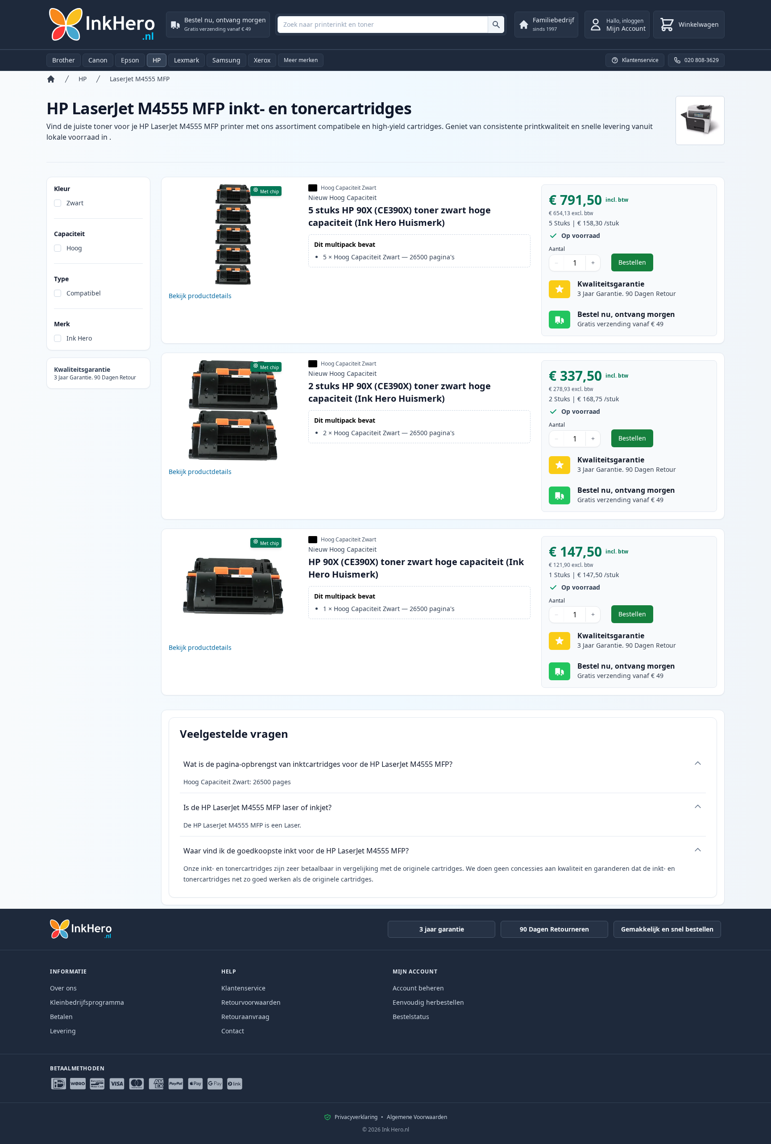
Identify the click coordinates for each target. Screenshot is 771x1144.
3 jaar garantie (441, 929)
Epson (130, 60)
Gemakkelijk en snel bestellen (667, 929)
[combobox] (391, 24)
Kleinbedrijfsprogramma (87, 1002)
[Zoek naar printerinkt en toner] (496, 24)
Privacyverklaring (356, 1117)
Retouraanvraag (245, 1016)
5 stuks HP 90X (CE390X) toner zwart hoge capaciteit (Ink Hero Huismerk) (399, 216)
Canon (98, 60)
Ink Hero (79, 338)
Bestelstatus (411, 1016)
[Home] (50, 79)
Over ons (63, 988)
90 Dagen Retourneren (554, 929)
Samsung (226, 60)
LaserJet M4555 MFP (140, 79)
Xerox (262, 60)
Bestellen (635, 264)
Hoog (74, 248)
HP (157, 60)
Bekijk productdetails (200, 295)
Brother (63, 60)
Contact (232, 1031)
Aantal (557, 249)
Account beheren (418, 988)
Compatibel (83, 293)
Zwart (74, 203)
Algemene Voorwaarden (417, 1117)
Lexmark (186, 60)
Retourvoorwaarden (251, 1002)
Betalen (61, 1016)
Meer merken (301, 60)
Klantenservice (243, 988)
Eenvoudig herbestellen (428, 1002)
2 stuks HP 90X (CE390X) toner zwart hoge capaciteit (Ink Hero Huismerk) (399, 392)
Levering (63, 1031)
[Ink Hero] (102, 25)
